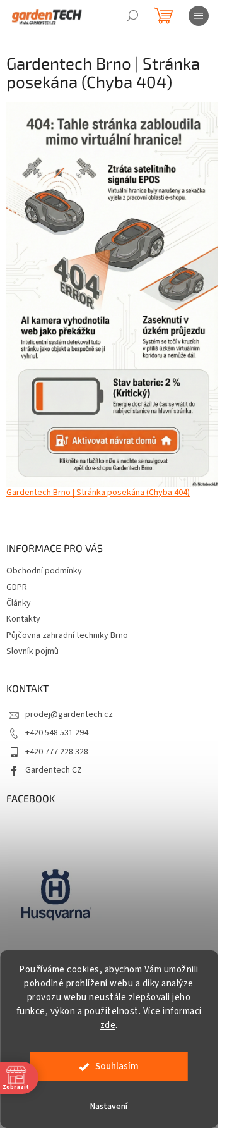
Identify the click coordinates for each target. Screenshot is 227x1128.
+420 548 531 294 (56, 732)
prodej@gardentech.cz (69, 714)
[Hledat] (132, 15)
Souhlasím (117, 1066)
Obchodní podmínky (44, 571)
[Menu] (198, 15)
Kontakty (23, 619)
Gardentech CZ (53, 770)
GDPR (16, 587)
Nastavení (108, 1106)
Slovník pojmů (32, 651)
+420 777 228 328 (56, 751)
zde (108, 1025)
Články (18, 603)
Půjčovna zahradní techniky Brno (67, 635)
